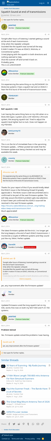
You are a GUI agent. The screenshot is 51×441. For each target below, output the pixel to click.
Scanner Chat (18, 368)
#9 (49, 326)
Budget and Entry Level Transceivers (25, 414)
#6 (49, 226)
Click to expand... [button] (25, 279)
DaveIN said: (7, 342)
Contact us (6, 439)
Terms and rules (17, 439)
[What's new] (48, 3)
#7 (49, 254)
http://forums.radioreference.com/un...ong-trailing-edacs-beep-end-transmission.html (23, 207)
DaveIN (11, 244)
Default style (8, 435)
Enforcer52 (10, 381)
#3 (49, 105)
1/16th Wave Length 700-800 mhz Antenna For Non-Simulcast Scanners (27, 377)
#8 (49, 301)
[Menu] (3, 3)
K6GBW (9, 414)
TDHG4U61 (13, 95)
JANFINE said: (8, 258)
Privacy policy (30, 439)
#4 (49, 140)
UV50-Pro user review (17, 411)
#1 (49, 34)
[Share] (45, 34)
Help (38, 439)
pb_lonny (9, 368)
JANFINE (6, 15)
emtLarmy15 (14, 130)
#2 (49, 80)
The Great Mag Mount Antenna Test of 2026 (28, 401)
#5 (49, 167)
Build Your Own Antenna (23, 381)
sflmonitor (13, 71)
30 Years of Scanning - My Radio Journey (26, 365)
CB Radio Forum (20, 404)
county (11, 158)
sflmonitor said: (8, 172)
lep (9, 291)
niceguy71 (9, 404)
